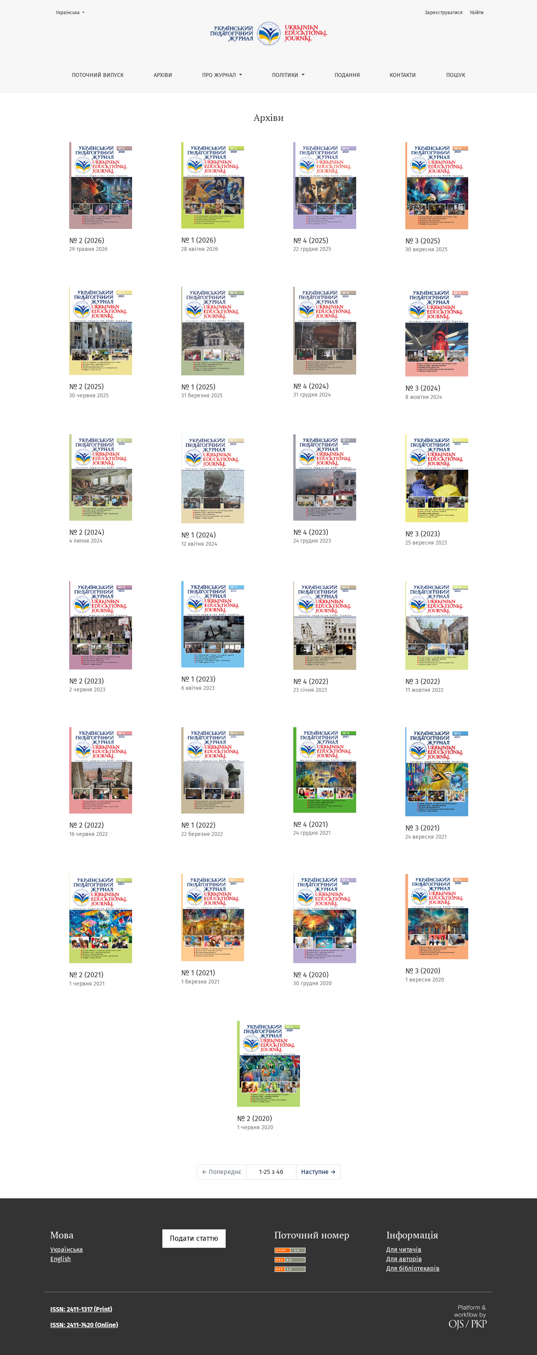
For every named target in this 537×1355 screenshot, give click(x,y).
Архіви (163, 75)
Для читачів (403, 1249)
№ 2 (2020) (254, 1118)
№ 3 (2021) (422, 828)
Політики (286, 75)
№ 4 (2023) (310, 532)
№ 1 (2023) (198, 679)
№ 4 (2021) (310, 824)
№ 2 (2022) (86, 825)
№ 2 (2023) (86, 681)
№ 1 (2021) (198, 973)
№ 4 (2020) (311, 975)
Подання (347, 75)
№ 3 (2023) (422, 534)
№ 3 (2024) (422, 388)
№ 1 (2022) (198, 825)
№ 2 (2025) (86, 386)
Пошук (455, 75)
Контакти (403, 75)
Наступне (318, 1172)
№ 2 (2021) (86, 975)
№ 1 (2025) (198, 387)
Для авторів (404, 1259)
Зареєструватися (444, 12)
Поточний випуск (97, 75)
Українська (72, 12)
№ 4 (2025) (310, 240)
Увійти (477, 12)
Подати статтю (194, 1238)
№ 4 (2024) (311, 386)
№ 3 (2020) (422, 971)
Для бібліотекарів (413, 1268)
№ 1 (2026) (198, 240)
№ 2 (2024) (86, 532)
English (60, 1259)
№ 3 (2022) (422, 681)
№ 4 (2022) (310, 681)
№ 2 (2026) (86, 240)
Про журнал (219, 75)
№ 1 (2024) (198, 535)
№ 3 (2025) (422, 241)
